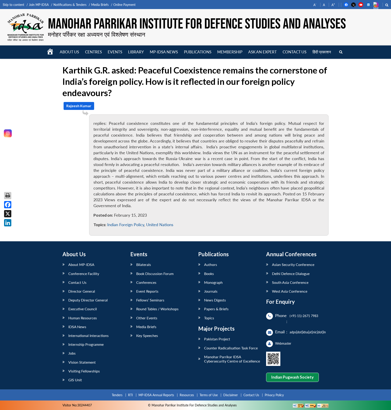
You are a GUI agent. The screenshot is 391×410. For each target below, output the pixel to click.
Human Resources (82, 318)
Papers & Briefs (216, 309)
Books (209, 273)
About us (69, 52)
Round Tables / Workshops (157, 309)
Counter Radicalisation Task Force (231, 348)
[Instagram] (8, 133)
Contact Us (77, 282)
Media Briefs (100, 5)
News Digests (215, 300)
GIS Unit (75, 380)
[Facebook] (7, 204)
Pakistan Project (217, 339)
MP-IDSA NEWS (164, 52)
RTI (130, 395)
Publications (197, 52)
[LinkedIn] (7, 222)
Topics (209, 318)
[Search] (341, 52)
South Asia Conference (290, 282)
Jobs (72, 353)
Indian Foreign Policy (125, 224)
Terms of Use (209, 395)
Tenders (117, 395)
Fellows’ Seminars (150, 300)
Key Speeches (147, 335)
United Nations (159, 224)
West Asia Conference (289, 291)
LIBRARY (136, 52)
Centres (93, 52)
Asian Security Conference (293, 264)
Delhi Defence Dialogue (291, 273)
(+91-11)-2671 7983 (304, 316)
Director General (81, 291)
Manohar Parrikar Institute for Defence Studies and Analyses (197, 24)
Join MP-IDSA (39, 5)
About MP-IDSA (81, 264)
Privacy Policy (274, 395)
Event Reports (147, 291)
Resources (187, 395)
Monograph (213, 282)
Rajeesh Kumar (78, 106)
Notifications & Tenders (69, 5)
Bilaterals (143, 264)
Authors (210, 264)
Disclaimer (230, 395)
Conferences (146, 282)
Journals (210, 291)
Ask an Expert (262, 52)
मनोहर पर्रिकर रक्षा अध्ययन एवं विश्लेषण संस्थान (96, 34)
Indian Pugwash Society (292, 377)
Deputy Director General (88, 300)
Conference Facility (83, 273)
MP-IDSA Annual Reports (156, 395)
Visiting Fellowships (84, 371)
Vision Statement (82, 362)
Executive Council (82, 309)
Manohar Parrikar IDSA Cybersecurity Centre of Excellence (232, 359)
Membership (229, 52)
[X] (7, 213)
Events (115, 52)
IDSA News (77, 327)
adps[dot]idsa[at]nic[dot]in (308, 332)
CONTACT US (294, 52)
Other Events (146, 318)
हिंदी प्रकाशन (321, 52)
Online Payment (124, 5)
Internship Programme (86, 344)
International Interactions (88, 335)
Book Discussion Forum (155, 273)
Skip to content (13, 5)
